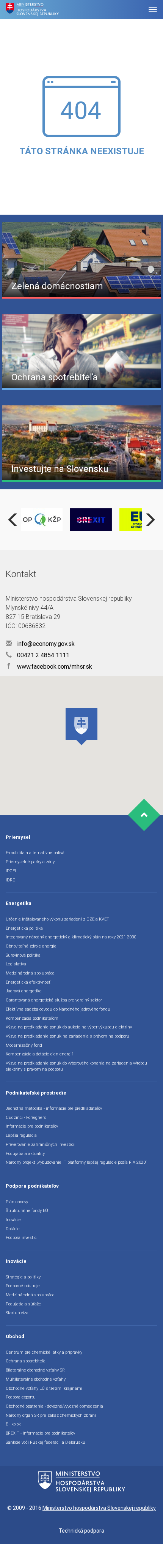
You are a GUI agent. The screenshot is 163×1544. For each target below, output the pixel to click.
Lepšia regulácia (21, 1135)
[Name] (152, 9)
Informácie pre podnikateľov (32, 1126)
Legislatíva (16, 964)
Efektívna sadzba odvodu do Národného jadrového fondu (58, 1009)
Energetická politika (24, 928)
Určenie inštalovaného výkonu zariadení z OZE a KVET (57, 919)
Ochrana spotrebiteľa (25, 1361)
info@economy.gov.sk (45, 643)
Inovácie (13, 1219)
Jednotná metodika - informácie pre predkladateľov (54, 1108)
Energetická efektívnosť (28, 982)
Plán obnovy (17, 1201)
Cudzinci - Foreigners (26, 1117)
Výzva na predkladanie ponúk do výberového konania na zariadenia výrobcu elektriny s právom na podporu (76, 1066)
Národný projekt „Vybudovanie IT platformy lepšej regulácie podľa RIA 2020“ (76, 1162)
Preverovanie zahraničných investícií (40, 1144)
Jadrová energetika (24, 991)
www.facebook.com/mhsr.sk (49, 666)
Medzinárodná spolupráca (30, 973)
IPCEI (11, 870)
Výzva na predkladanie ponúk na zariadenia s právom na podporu (67, 1036)
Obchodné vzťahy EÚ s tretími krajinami (44, 1388)
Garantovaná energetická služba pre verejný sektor (54, 1000)
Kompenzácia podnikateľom (32, 1018)
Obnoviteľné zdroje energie (31, 946)
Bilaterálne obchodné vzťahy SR (35, 1370)
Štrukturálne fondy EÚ (27, 1210)
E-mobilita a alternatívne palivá (35, 852)
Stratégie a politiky (23, 1277)
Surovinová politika (23, 955)
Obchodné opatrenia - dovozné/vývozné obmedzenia (54, 1406)
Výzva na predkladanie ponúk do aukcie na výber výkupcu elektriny (69, 1027)
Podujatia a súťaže (23, 1304)
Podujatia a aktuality (25, 1153)
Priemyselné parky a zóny (30, 861)
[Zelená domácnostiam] (81, 260)
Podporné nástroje (23, 1285)
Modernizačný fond (24, 1045)
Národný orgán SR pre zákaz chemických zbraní (51, 1415)
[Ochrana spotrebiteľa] (81, 351)
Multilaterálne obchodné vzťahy (36, 1379)
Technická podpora (81, 1531)
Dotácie (13, 1228)
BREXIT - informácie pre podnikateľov (40, 1433)
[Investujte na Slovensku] (81, 443)
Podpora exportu (21, 1397)
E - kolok (13, 1424)
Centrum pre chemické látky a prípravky (44, 1352)
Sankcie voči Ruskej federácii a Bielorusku (45, 1442)
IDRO (11, 880)
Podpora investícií (22, 1237)
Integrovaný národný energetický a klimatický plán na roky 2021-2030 (71, 937)
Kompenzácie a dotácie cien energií (39, 1054)
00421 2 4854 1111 (42, 655)
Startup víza (17, 1312)
